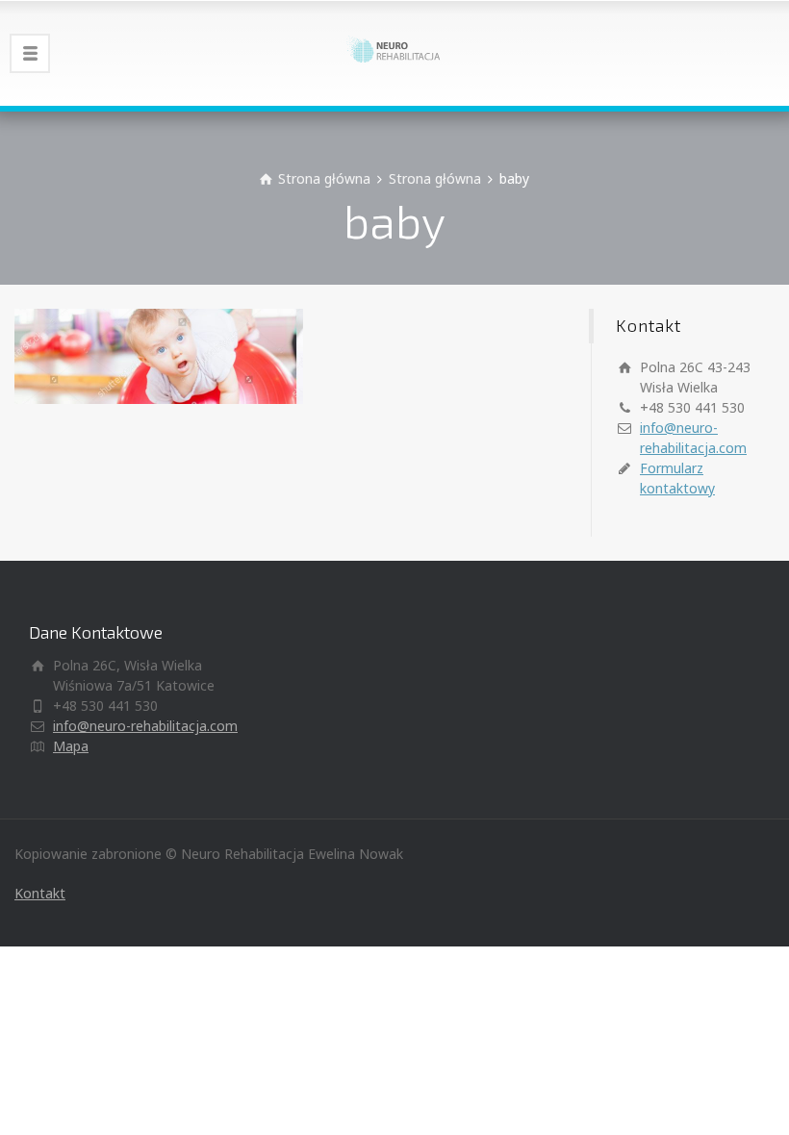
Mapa (71, 746)
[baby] (158, 354)
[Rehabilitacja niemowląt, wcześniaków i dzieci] (394, 53)
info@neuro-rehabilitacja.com (145, 726)
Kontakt (39, 893)
